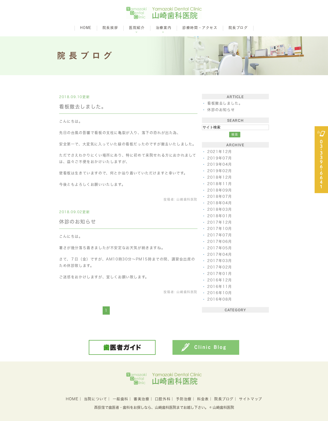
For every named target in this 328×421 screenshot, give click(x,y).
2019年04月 (219, 164)
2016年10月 (219, 293)
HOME (85, 27)
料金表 (203, 399)
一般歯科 (120, 399)
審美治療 (141, 399)
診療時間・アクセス (199, 27)
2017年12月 (219, 222)
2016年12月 (219, 280)
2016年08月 (219, 299)
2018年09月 (219, 190)
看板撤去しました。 (82, 106)
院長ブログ (238, 27)
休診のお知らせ (77, 221)
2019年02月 (219, 171)
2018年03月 (219, 209)
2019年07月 (219, 158)
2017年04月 (219, 254)
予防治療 (183, 399)
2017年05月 (219, 248)
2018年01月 (219, 216)
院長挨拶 (110, 27)
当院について (95, 399)
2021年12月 (219, 151)
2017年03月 (219, 260)
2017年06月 (219, 241)
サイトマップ (250, 399)
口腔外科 (162, 399)
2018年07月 (219, 196)
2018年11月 (219, 184)
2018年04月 (219, 203)
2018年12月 (219, 177)
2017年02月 (219, 267)
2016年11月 (219, 286)
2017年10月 (219, 228)
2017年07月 (219, 235)
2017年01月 (219, 273)
